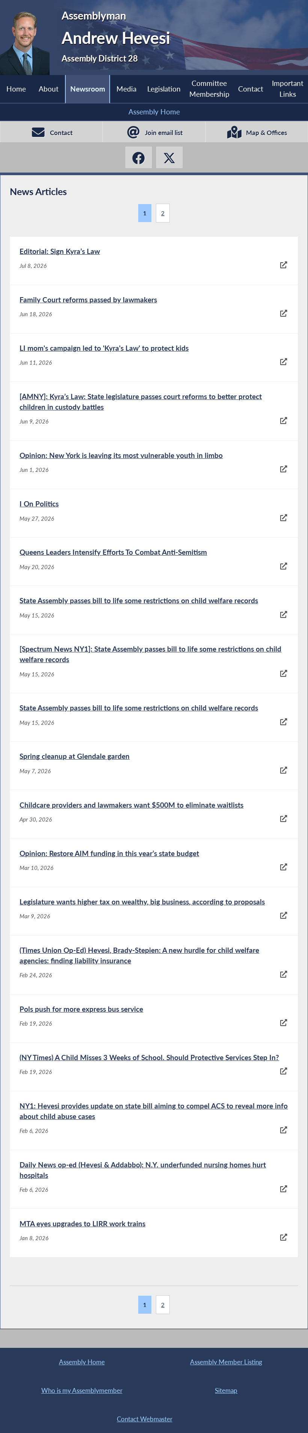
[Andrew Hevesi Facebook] (138, 157)
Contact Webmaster (144, 1419)
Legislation (164, 88)
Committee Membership (209, 88)
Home (16, 88)
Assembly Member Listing (226, 1362)
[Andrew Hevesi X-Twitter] (169, 157)
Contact (250, 88)
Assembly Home (154, 111)
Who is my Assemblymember (81, 1390)
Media (126, 88)
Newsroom (87, 88)
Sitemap (226, 1390)
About (49, 88)
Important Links (287, 88)
